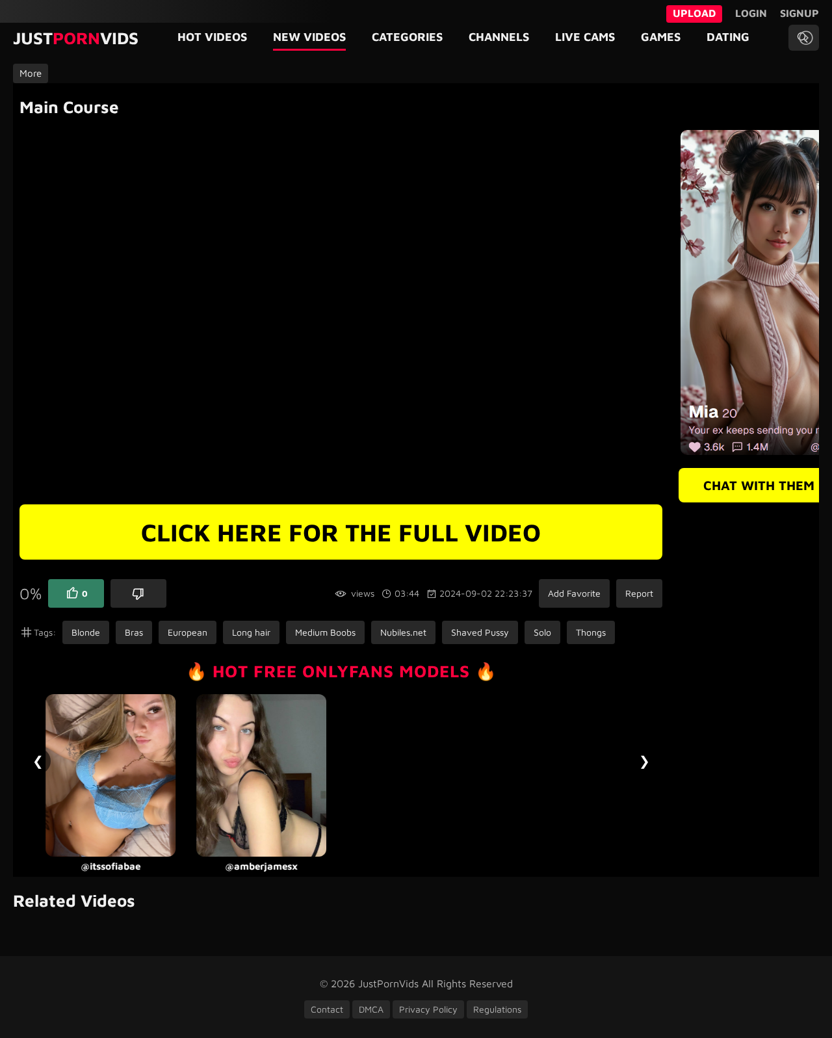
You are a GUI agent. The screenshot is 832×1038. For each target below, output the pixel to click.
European (187, 632)
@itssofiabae (110, 866)
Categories (407, 37)
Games (661, 37)
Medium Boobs (325, 632)
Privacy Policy (428, 1009)
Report (639, 593)
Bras (134, 632)
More (31, 73)
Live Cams (585, 37)
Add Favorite (574, 593)
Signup (799, 13)
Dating (728, 37)
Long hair (251, 632)
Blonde (86, 632)
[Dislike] (138, 593)
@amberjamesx (261, 866)
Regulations (497, 1009)
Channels (499, 37)
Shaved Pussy (480, 632)
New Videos (309, 37)
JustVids (75, 37)
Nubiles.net (403, 632)
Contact (327, 1009)
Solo (542, 632)
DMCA (371, 1009)
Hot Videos (212, 37)
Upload (694, 13)
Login (751, 13)
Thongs (591, 632)
